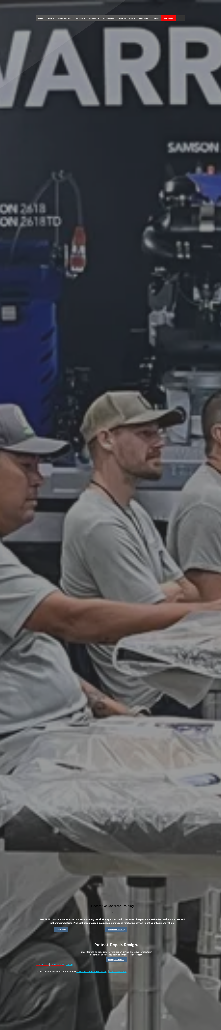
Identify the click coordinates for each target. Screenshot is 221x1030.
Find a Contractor (117, 971)
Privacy (69, 964)
